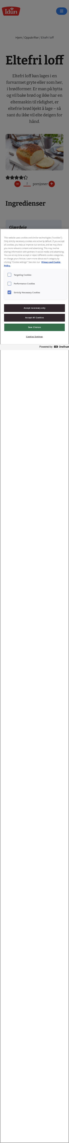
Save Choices (34, 327)
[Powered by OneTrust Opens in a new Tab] (53, 347)
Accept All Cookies (34, 317)
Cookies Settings (34, 336)
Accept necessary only (34, 307)
